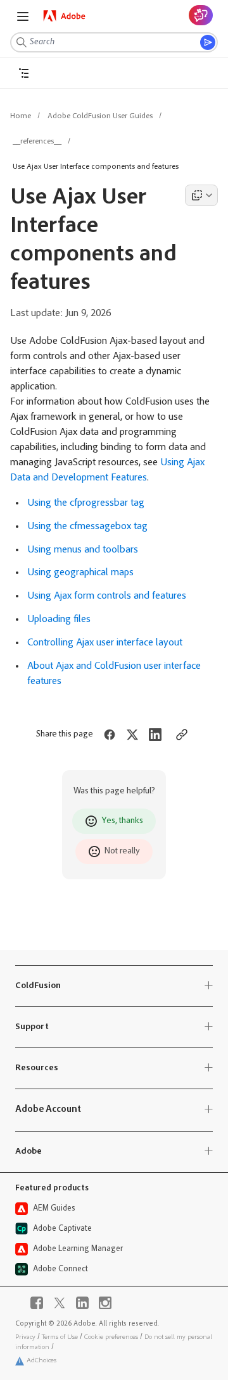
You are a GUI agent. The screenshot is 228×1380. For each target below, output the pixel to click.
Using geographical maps (80, 573)
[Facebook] (36, 1303)
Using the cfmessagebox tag (87, 527)
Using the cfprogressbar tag (85, 503)
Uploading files (59, 619)
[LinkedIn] (82, 1303)
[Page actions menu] (201, 195)
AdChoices (41, 1360)
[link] (64, 15)
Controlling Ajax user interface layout (104, 643)
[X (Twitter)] (59, 1303)
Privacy (25, 1337)
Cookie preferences (111, 1337)
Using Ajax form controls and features (106, 596)
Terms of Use (60, 1337)
